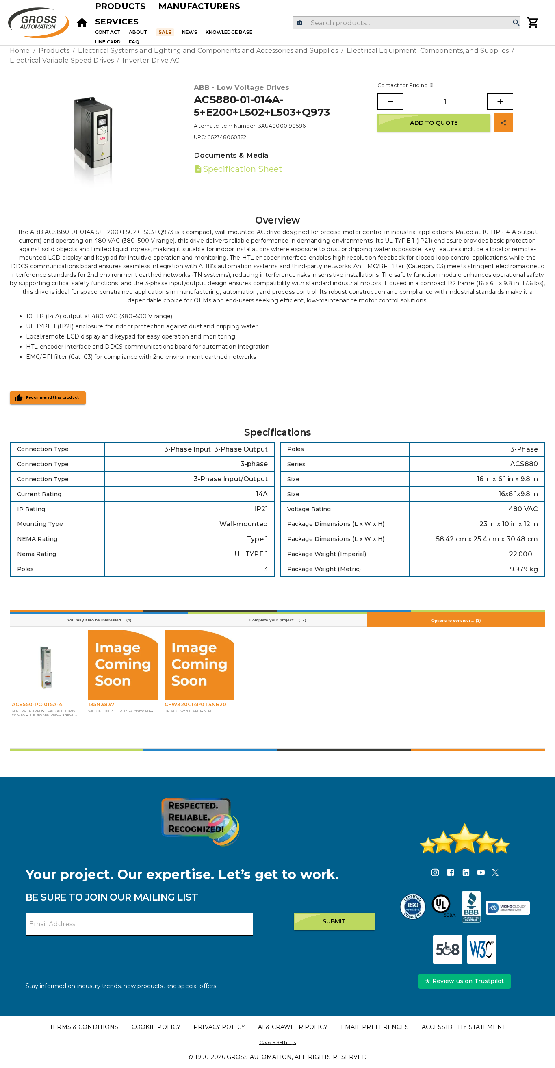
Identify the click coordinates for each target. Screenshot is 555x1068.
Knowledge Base (229, 32)
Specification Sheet (242, 169)
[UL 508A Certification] (444, 908)
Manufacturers (199, 6)
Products (120, 6)
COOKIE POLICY (156, 1027)
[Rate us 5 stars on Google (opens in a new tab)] (465, 838)
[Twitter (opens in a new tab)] (495, 873)
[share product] (503, 122)
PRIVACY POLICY (219, 1027)
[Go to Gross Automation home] (82, 22)
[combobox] (406, 22)
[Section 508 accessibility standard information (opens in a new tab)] (447, 949)
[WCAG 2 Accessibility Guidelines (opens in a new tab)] (481, 949)
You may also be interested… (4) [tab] (99, 620)
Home (20, 50)
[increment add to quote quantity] (500, 101)
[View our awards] (200, 822)
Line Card (108, 42)
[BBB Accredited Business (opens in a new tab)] (471, 908)
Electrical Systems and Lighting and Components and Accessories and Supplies (208, 50)
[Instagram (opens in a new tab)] (435, 873)
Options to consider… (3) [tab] (456, 620)
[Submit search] (516, 23)
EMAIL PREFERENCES (375, 1027)
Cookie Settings (277, 1042)
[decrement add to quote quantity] (390, 101)
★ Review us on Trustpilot (464, 981)
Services (117, 21)
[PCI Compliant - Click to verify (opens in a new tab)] (508, 908)
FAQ (134, 42)
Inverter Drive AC (150, 60)
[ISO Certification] (413, 908)
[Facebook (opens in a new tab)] (450, 873)
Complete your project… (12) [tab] (277, 620)
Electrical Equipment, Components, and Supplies (428, 50)
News (189, 32)
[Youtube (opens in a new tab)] (481, 873)
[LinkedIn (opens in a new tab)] (466, 873)
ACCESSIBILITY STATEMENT (463, 1027)
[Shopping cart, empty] (533, 22)
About (138, 32)
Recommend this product (52, 397)
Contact (108, 32)
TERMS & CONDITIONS (84, 1027)
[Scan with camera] (299, 23)
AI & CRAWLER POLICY (293, 1027)
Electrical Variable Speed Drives (62, 60)
